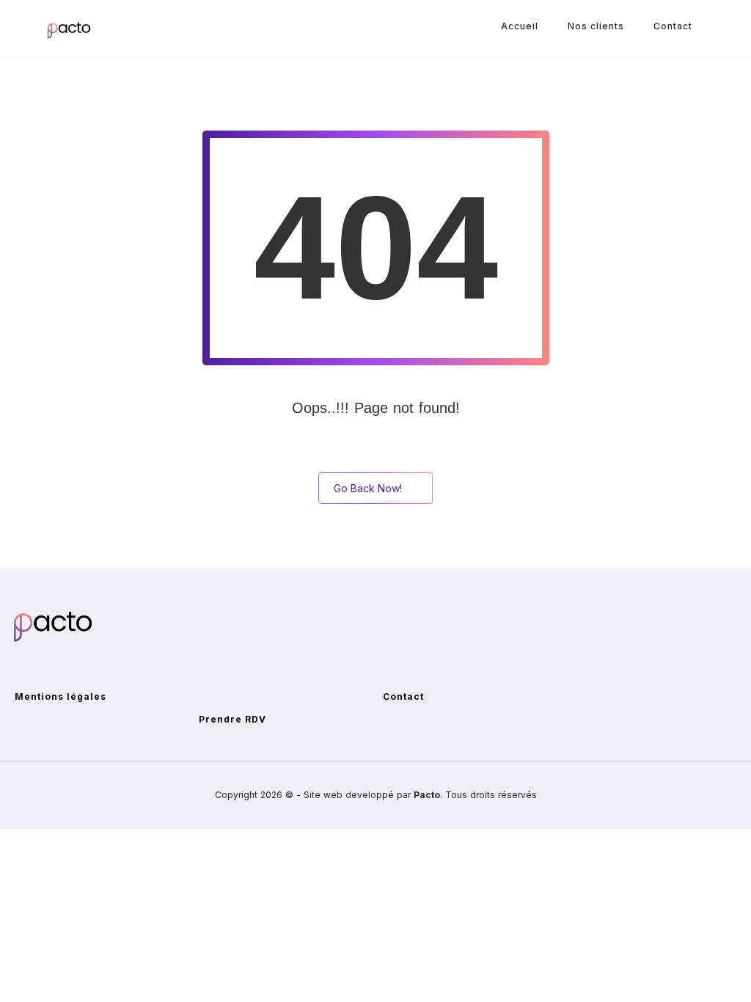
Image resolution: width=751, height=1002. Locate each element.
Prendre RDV (232, 719)
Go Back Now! (368, 488)
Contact (672, 26)
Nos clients (596, 26)
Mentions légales (60, 696)
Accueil (519, 26)
